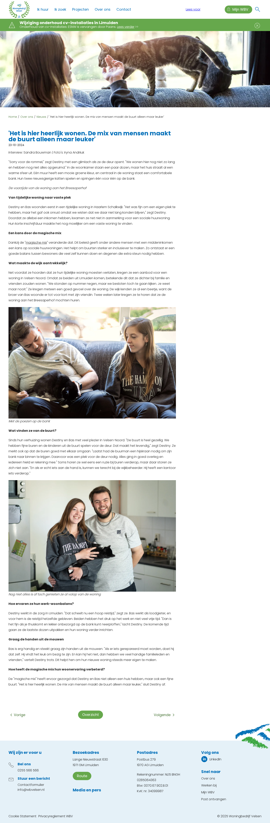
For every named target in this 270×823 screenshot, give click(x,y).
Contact (123, 9)
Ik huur (43, 9)
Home (12, 117)
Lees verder (125, 27)
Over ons (102, 9)
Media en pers (87, 790)
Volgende (162, 714)
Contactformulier (31, 784)
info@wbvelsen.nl (31, 789)
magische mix (36, 242)
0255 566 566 (28, 770)
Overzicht (90, 714)
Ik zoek (60, 9)
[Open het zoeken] (258, 9)
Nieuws (41, 117)
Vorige (19, 714)
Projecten (80, 9)
